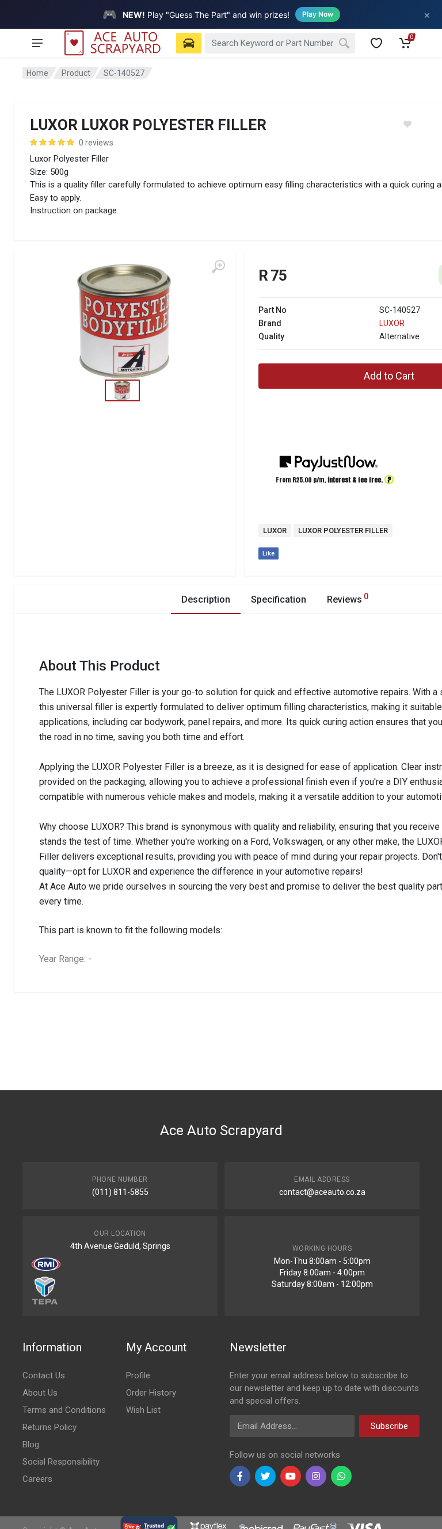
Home (37, 73)
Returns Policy (49, 1427)
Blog (30, 1444)
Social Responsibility (61, 1462)
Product (76, 73)
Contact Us (43, 1375)
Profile (138, 1375)
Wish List (143, 1410)
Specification (278, 599)
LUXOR (392, 323)
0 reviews (96, 142)
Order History (151, 1393)
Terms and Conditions (64, 1410)
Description (205, 599)
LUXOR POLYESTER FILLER (343, 530)
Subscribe (389, 1426)
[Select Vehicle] (188, 43)
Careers (37, 1479)
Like (268, 553)
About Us (40, 1393)
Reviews (347, 598)
